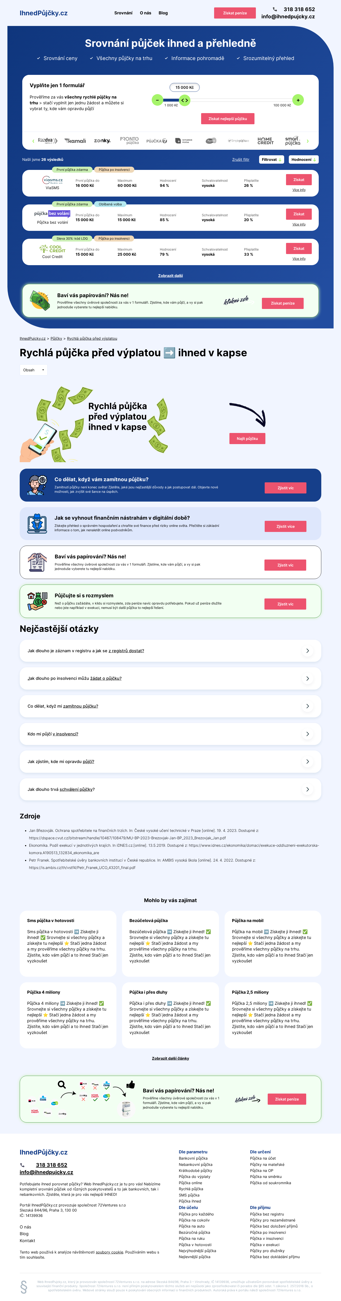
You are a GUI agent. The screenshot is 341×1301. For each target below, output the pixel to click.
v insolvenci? (65, 734)
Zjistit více (286, 526)
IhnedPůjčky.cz (44, 13)
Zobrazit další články (170, 1058)
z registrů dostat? (126, 650)
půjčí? (88, 761)
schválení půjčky (76, 789)
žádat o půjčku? (106, 678)
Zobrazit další (170, 275)
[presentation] (33, 141)
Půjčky (56, 338)
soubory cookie (109, 1252)
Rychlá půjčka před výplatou (92, 338)
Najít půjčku (247, 438)
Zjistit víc (286, 488)
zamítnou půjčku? (80, 706)
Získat (298, 179)
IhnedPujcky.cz (33, 338)
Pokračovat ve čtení (68, 944)
